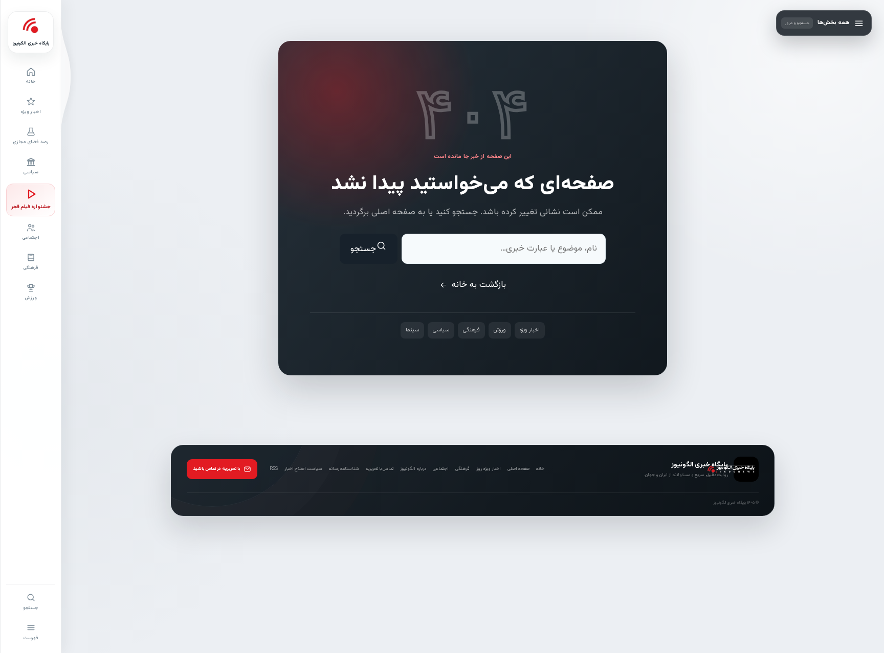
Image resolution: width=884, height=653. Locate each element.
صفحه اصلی (518, 468)
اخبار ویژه (530, 330)
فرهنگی (471, 330)
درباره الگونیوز (413, 468)
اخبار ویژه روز (488, 468)
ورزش (500, 330)
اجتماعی (441, 468)
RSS (274, 468)
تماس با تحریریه (379, 468)
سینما (412, 330)
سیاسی (441, 330)
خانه (540, 468)
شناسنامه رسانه (344, 468)
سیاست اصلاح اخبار (303, 468)
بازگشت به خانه (479, 284)
